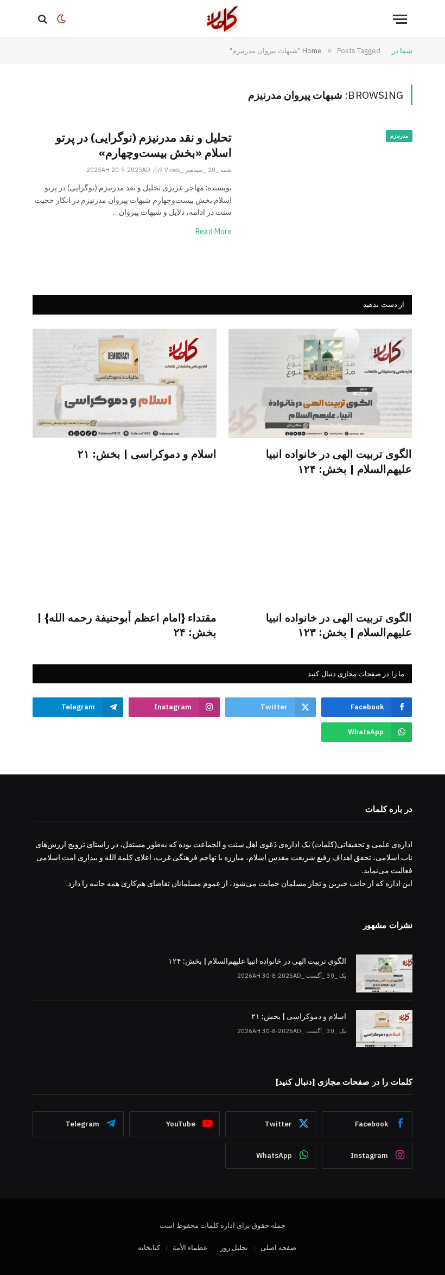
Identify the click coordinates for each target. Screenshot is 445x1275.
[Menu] (400, 19)
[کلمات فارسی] (222, 19)
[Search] (43, 19)
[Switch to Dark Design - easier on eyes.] (61, 19)
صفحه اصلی (278, 1247)
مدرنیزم (399, 135)
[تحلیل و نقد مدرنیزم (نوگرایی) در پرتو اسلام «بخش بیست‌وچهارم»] (328, 180)
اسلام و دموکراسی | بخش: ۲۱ (147, 453)
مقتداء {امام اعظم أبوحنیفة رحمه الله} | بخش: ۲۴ (127, 624)
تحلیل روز (234, 1247)
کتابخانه (149, 1247)
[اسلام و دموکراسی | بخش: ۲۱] (125, 383)
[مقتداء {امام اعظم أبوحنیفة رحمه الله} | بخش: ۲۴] (125, 546)
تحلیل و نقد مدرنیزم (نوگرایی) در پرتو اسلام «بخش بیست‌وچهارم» (144, 145)
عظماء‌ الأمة (190, 1247)
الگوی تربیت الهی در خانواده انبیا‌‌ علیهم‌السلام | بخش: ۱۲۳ (339, 624)
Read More (213, 231)
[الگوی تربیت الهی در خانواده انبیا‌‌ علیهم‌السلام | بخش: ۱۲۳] (320, 546)
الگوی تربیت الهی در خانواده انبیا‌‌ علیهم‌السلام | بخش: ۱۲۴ (339, 461)
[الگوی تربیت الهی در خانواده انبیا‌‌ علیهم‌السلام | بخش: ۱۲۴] (320, 383)
